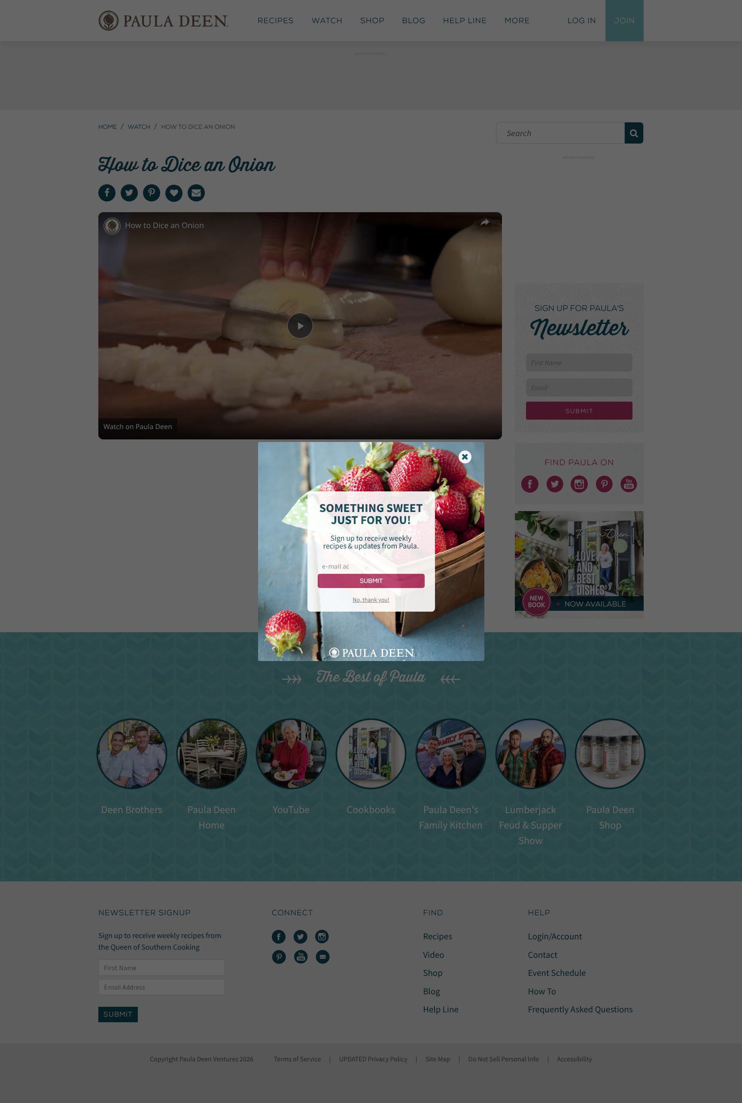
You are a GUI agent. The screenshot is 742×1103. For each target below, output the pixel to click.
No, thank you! (371, 599)
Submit (371, 581)
